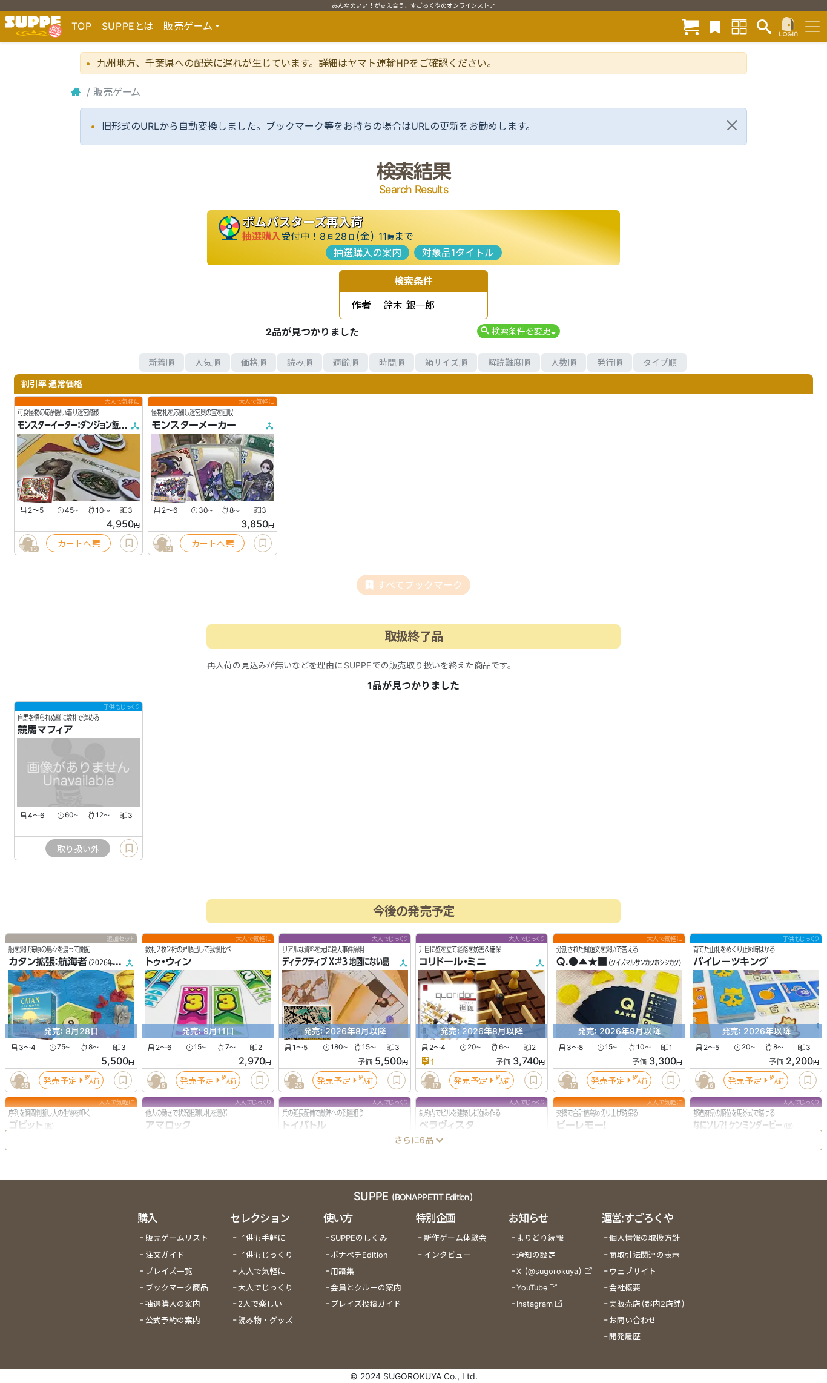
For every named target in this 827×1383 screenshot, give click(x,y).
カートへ (74, 543)
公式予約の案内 (172, 1320)
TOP (81, 26)
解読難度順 (509, 362)
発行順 (609, 362)
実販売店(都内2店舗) (647, 1304)
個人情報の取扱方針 (644, 1238)
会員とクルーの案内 (366, 1287)
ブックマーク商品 (176, 1287)
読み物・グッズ (265, 1320)
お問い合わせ (632, 1320)
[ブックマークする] (129, 543)
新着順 (161, 362)
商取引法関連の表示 (644, 1254)
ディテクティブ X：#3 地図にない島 (335, 962)
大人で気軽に (261, 1271)
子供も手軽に (261, 1238)
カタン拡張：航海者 (47, 962)
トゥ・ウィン (168, 962)
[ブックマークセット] (715, 26)
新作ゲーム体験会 (455, 1238)
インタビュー (447, 1254)
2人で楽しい (260, 1304)
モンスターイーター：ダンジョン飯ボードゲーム (88, 425)
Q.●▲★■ (581, 962)
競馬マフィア (45, 730)
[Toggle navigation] (812, 27)
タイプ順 (660, 362)
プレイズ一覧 (169, 1271)
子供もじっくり (265, 1254)
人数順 (563, 362)
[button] (518, 331)
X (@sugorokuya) (549, 1271)
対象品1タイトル (458, 252)
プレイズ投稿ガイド (366, 1304)
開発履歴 (625, 1336)
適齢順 (345, 362)
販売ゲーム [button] (188, 26)
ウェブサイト (632, 1271)
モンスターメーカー (193, 425)
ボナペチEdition (359, 1254)
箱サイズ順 (446, 362)
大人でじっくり (265, 1287)
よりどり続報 (540, 1238)
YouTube (531, 1287)
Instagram (534, 1304)
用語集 (342, 1271)
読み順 (299, 362)
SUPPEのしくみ (359, 1238)
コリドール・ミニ (452, 962)
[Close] (731, 125)
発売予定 (60, 1080)
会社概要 (625, 1287)
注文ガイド (165, 1254)
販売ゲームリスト (176, 1238)
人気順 (207, 362)
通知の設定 (536, 1254)
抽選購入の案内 (367, 252)
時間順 (391, 362)
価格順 (253, 362)
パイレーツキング (730, 962)
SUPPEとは (128, 26)
